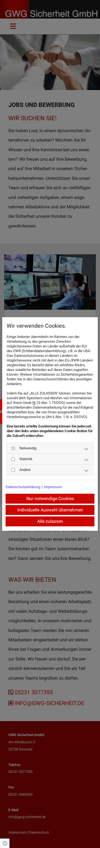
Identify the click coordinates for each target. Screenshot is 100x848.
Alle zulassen (50, 521)
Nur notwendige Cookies (50, 498)
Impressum (53, 487)
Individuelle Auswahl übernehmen (50, 510)
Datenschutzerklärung (23, 487)
